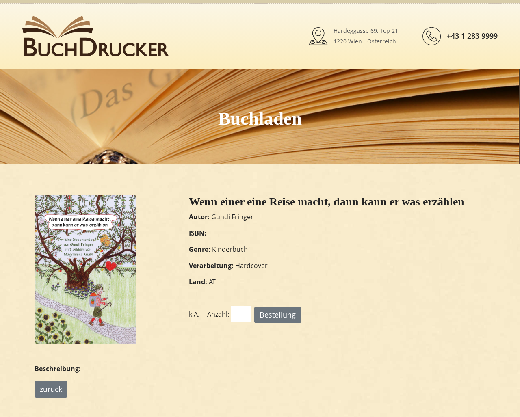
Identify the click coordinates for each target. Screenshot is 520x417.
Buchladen (260, 118)
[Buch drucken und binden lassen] (95, 35)
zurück (51, 389)
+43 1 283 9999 (472, 36)
